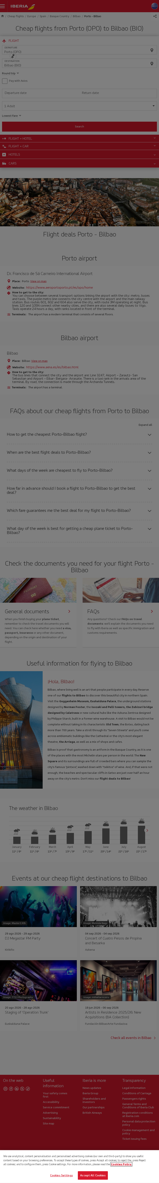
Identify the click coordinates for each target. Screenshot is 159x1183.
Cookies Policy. (121, 1164)
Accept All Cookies (92, 1175)
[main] (79, 1166)
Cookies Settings (61, 1175)
